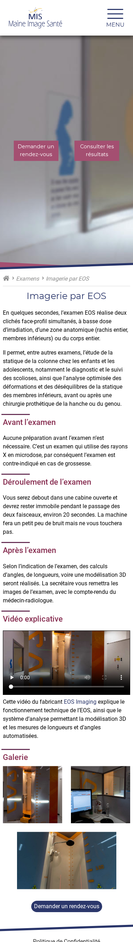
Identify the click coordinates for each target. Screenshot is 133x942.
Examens (27, 278)
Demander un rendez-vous (66, 906)
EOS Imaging (80, 701)
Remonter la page (107, 916)
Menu (118, 18)
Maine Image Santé (6, 278)
